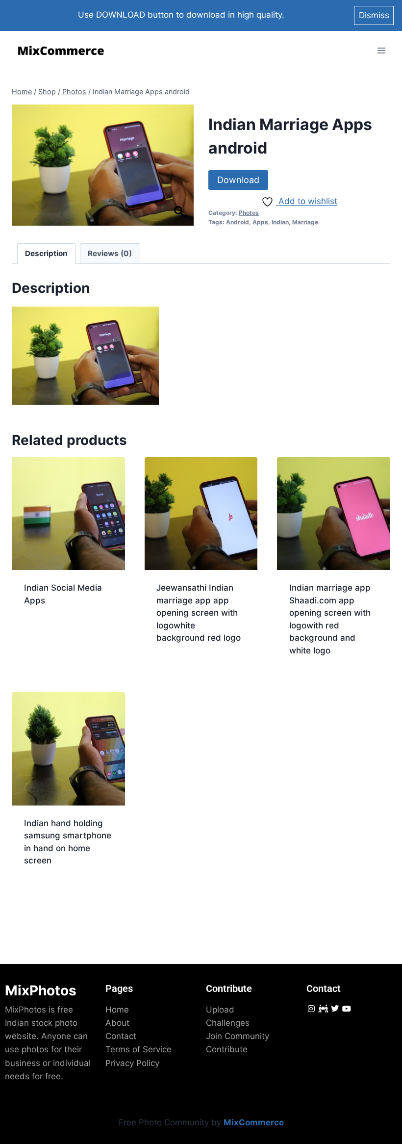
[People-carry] (322, 1008)
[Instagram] (311, 1008)
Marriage (305, 222)
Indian (280, 222)
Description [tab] (46, 253)
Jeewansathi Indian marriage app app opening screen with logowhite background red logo (198, 613)
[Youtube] (347, 1008)
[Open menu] (381, 50)
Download (238, 180)
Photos (249, 212)
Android (237, 222)
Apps (260, 222)
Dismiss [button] (374, 15)
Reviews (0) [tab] (110, 253)
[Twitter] (334, 1008)
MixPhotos (40, 990)
